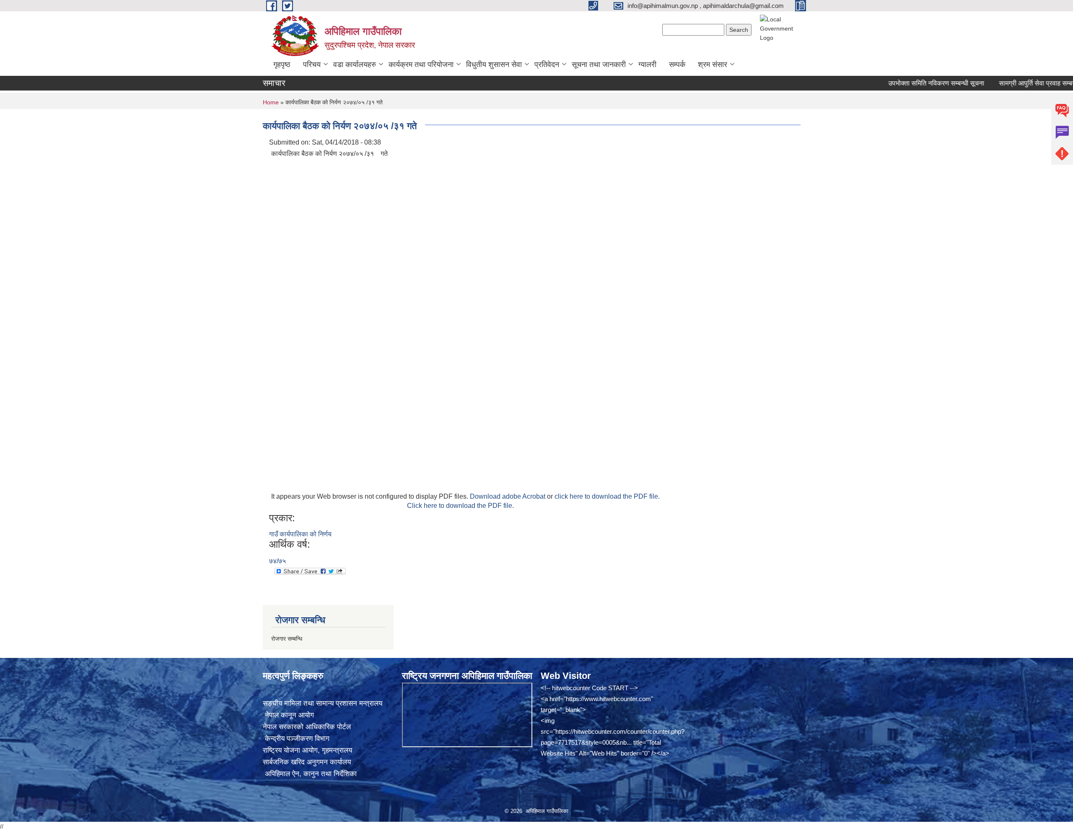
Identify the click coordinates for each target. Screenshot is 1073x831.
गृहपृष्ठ (281, 64)
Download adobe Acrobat (508, 496)
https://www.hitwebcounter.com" (609, 698)
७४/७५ (277, 560)
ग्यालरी (647, 64)
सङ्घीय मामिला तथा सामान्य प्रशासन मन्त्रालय (322, 703)
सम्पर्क (677, 64)
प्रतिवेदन (546, 64)
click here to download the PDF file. (607, 496)
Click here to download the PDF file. (460, 505)
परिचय (312, 64)
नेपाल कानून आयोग (288, 715)
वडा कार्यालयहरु (354, 64)
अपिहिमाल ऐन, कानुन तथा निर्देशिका (310, 774)
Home (271, 102)
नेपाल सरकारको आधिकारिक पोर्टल (307, 727)
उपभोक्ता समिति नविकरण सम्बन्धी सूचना (915, 83)
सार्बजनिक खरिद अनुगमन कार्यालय (307, 762)
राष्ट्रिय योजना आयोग (290, 750)
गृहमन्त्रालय (337, 750)
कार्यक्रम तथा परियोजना (421, 64)
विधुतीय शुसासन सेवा (494, 64)
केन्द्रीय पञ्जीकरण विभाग (296, 739)
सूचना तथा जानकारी (599, 64)
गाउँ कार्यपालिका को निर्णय (300, 534)
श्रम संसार (712, 64)
